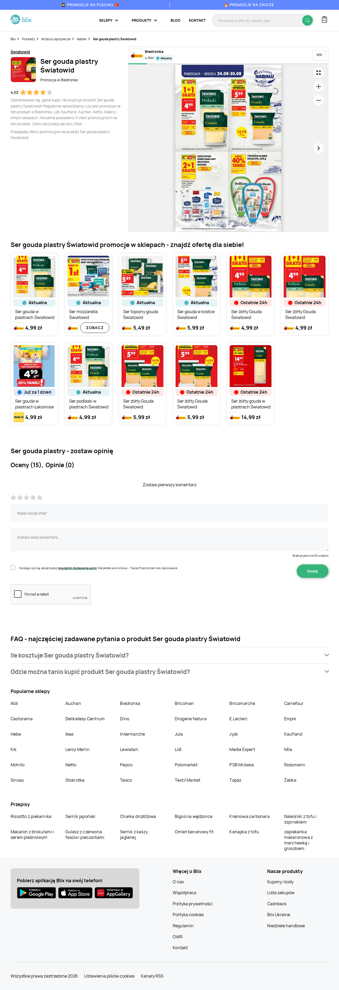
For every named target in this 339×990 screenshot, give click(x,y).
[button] (169, 655)
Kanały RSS (152, 976)
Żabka (290, 780)
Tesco (126, 780)
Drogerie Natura (191, 719)
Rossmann (294, 765)
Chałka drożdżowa (138, 816)
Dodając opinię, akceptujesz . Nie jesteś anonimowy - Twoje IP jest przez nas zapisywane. (98, 568)
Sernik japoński (80, 816)
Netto (71, 765)
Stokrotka (75, 780)
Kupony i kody (280, 882)
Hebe (16, 734)
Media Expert (242, 749)
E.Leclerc (238, 719)
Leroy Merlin (77, 749)
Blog (175, 20)
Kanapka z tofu (244, 832)
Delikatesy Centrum (85, 719)
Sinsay (17, 780)
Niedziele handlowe (286, 926)
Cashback (277, 904)
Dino (124, 719)
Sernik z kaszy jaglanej (134, 834)
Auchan (73, 703)
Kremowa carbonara (249, 816)
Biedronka (130, 703)
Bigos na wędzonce (193, 816)
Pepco (126, 765)
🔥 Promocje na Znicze (249, 4)
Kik (14, 749)
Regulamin (183, 926)
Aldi (14, 703)
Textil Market (187, 780)
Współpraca (184, 893)
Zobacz (95, 327)
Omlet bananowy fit (194, 832)
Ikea (69, 734)
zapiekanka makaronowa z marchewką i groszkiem (298, 840)
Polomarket (186, 765)
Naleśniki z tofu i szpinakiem (300, 819)
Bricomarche (242, 703)
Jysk (233, 734)
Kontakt (197, 20)
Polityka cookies (188, 914)
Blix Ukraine (278, 914)
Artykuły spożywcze (55, 39)
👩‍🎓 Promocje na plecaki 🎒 (90, 4)
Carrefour (294, 703)
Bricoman (184, 703)
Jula (179, 734)
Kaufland (293, 734)
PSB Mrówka (241, 765)
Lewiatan (129, 749)
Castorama (22, 719)
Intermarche (132, 734)
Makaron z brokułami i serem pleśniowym (32, 834)
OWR (177, 937)
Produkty (28, 39)
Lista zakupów (281, 893)
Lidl (178, 749)
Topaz (235, 780)
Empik (290, 719)
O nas (178, 882)
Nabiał (82, 39)
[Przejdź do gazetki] (318, 73)
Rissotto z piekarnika (31, 816)
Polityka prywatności (193, 904)
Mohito (17, 765)
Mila (288, 749)
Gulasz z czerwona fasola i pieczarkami (85, 834)
